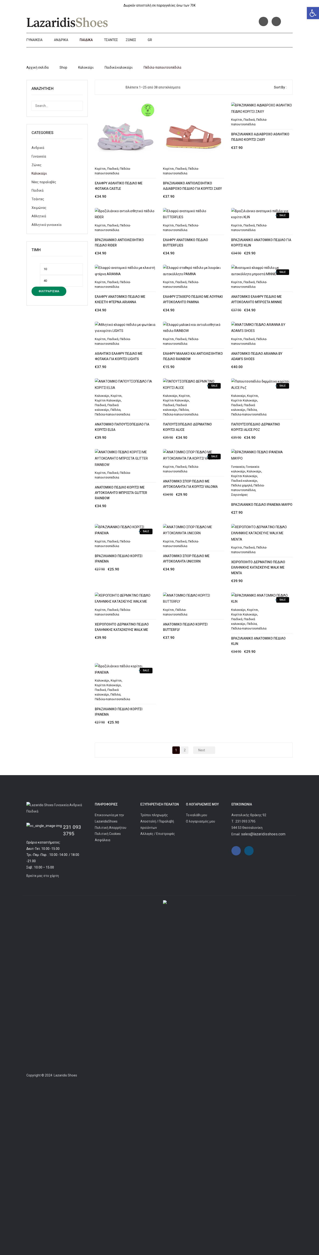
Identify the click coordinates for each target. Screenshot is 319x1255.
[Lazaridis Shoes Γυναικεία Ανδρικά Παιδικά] (67, 22)
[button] (313, 13)
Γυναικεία (34, 40)
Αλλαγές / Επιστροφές (157, 834)
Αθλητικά (39, 216)
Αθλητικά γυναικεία (46, 225)
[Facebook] (263, 21)
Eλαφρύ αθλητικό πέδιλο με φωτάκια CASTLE (118, 185)
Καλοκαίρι (86, 67)
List (110, 87)
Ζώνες (131, 40)
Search (77, 105)
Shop (63, 67)
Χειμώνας (39, 208)
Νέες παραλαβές (44, 182)
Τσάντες (111, 40)
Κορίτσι (100, 168)
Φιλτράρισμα (49, 291)
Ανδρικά (61, 40)
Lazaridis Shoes (65, 1075)
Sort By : (280, 87)
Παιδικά (86, 40)
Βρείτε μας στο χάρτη (42, 876)
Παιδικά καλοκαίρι (119, 67)
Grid (102, 87)
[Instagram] (276, 21)
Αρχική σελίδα (37, 67)
